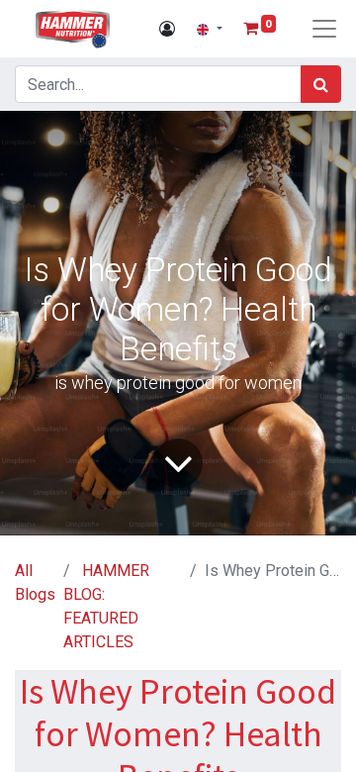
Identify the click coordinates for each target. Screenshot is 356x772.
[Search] (321, 84)
